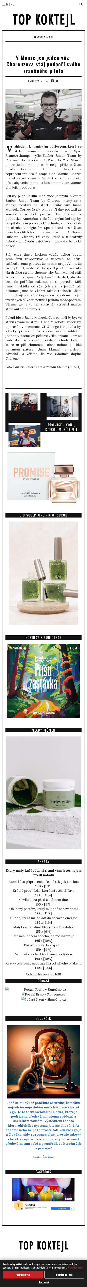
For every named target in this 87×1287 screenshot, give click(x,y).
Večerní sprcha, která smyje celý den (43, 954)
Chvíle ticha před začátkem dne (43, 900)
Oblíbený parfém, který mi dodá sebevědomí (43, 909)
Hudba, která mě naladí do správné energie (43, 918)
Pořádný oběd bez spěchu (43, 945)
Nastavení (43, 1282)
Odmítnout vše (64, 1275)
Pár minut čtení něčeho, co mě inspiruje (43, 936)
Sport (49, 36)
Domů (40, 36)
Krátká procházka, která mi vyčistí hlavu (43, 890)
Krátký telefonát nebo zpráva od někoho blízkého (43, 963)
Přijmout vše (23, 1275)
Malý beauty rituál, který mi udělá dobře (43, 927)
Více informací (75, 1267)
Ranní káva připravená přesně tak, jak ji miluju (43, 882)
